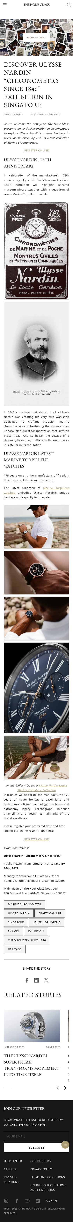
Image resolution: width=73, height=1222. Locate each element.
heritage (14, 949)
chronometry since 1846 (27, 940)
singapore (16, 922)
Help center (13, 1161)
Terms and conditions (47, 1177)
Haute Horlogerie (46, 922)
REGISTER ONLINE (36, 150)
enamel (13, 931)
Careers (10, 1169)
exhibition (36, 931)
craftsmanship (50, 913)
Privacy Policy (41, 1169)
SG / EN (51, 1201)
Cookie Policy (40, 1161)
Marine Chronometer (24, 904)
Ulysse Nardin (19, 913)
